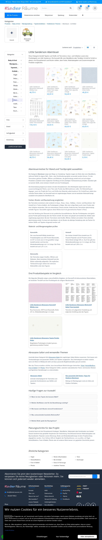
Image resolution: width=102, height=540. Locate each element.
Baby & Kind (16, 24)
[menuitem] (13, 15)
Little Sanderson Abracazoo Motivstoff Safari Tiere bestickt (36, 120)
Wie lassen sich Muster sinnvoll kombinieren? (47, 409)
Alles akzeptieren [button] (87, 537)
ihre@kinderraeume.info (14, 492)
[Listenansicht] (94, 48)
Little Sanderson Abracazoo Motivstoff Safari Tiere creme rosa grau (72, 154)
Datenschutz (48, 493)
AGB (46, 490)
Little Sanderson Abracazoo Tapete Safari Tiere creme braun (71, 121)
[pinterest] (93, 505)
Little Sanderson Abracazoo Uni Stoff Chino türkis (88, 88)
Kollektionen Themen (53, 24)
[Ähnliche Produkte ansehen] (44, 77)
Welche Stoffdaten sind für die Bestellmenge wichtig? (49, 403)
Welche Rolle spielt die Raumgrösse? (44, 421)
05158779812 (12, 496)
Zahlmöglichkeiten (50, 502)
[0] (79, 8)
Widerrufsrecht (49, 496)
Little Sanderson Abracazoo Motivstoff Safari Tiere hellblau (54, 153)
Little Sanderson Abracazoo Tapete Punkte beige (88, 153)
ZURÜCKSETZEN (15, 147)
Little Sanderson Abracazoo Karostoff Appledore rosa (36, 153)
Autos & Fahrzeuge (60, 462)
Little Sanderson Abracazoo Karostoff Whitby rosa (36, 88)
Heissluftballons (90, 365)
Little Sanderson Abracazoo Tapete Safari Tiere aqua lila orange (88, 121)
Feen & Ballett (33, 368)
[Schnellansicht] (44, 68)
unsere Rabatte (33, 502)
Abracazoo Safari (54, 357)
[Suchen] (70, 8)
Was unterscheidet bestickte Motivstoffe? (45, 415)
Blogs (6, 504)
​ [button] (94, 476)
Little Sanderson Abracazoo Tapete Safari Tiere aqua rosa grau (53, 89)
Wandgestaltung (27, 24)
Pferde (43, 368)
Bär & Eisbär (57, 460)
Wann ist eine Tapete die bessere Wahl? (44, 397)
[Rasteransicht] (87, 48)
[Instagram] (88, 505)
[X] (83, 505)
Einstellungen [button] (42, 537)
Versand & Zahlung (51, 499)
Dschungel (80, 460)
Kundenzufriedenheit (35, 505)
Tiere (78, 457)
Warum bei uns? (34, 496)
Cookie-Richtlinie (9, 530)
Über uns (31, 493)
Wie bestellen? (33, 499)
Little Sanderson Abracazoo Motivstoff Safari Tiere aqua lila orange (72, 89)
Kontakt (31, 490)
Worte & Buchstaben (60, 457)
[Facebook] (79, 505)
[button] (78, 48)
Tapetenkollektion (39, 24)
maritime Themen (59, 465)
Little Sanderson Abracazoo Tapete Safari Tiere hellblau (53, 120)
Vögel (82, 365)
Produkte (7, 24)
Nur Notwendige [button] (62, 537)
